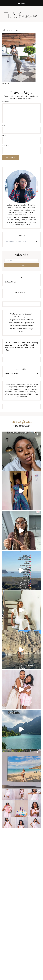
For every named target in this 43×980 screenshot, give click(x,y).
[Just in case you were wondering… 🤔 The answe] (21, 729)
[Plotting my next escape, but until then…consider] (21, 768)
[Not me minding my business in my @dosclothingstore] (21, 490)
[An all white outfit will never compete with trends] (21, 610)
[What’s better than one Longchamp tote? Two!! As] (21, 530)
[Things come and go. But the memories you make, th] (21, 649)
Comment (6, 101)
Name (5, 125)
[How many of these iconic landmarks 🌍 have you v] (21, 570)
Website (5, 145)
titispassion (25, 426)
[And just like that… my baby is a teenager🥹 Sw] (21, 808)
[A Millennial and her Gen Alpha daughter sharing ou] (21, 689)
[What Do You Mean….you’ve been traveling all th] (21, 451)
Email (5, 135)
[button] (21, 3)
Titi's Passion (21, 14)
